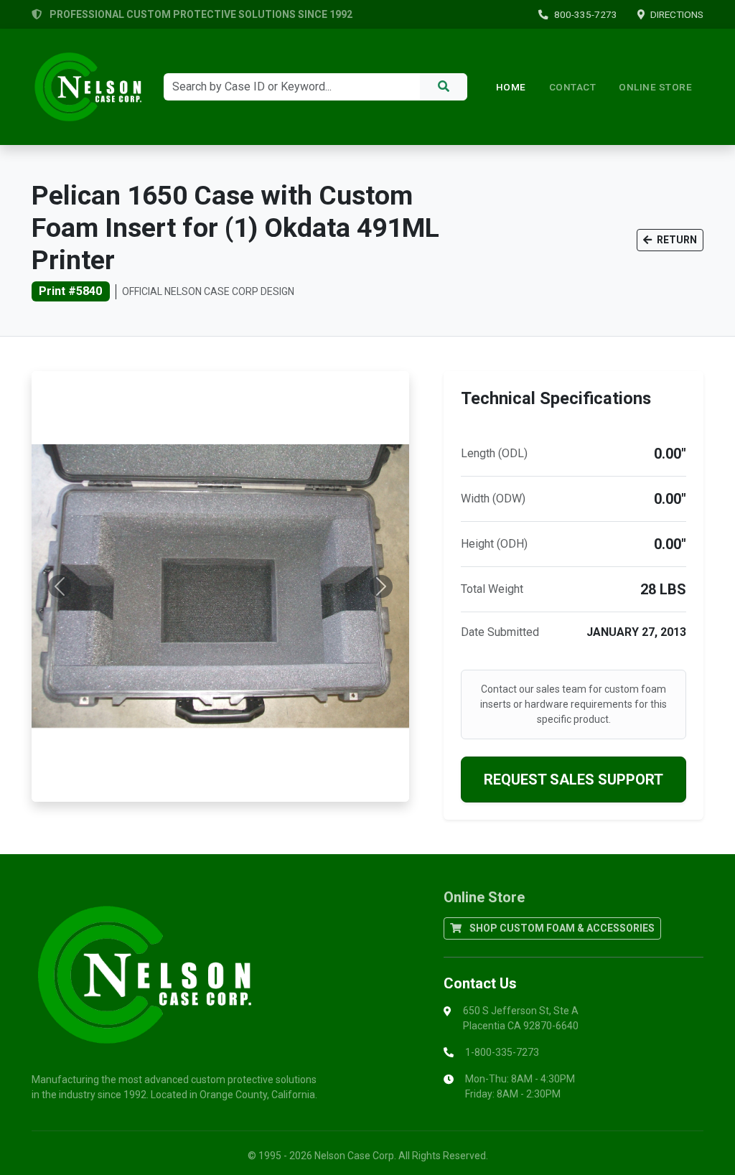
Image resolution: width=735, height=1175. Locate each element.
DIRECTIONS (676, 14)
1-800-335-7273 (502, 1052)
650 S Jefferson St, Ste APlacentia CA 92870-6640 (521, 1018)
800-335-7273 (585, 14)
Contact (572, 87)
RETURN (676, 239)
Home (511, 87)
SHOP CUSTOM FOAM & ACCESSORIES (561, 928)
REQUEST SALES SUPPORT (573, 779)
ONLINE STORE (655, 87)
